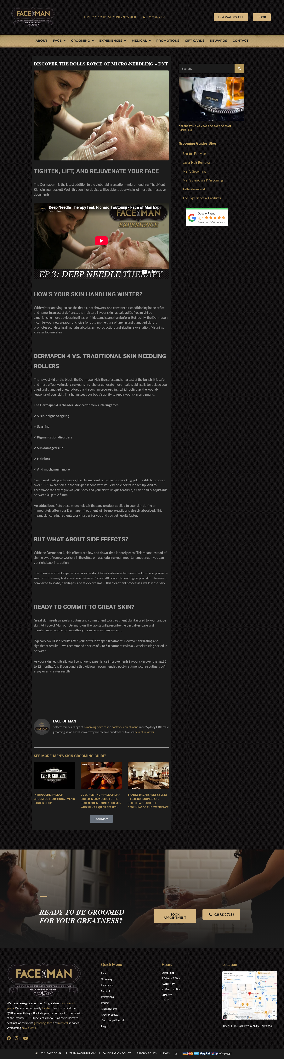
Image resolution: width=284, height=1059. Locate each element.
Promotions (167, 40)
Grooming (80, 40)
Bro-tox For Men (194, 154)
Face (57, 40)
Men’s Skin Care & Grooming (203, 180)
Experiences (110, 40)
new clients (29, 1027)
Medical (139, 40)
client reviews (145, 732)
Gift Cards (194, 40)
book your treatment (125, 727)
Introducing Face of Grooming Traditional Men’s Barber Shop (54, 799)
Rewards (218, 40)
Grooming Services (96, 727)
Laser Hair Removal (197, 162)
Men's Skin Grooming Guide (79, 756)
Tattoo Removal (194, 189)
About (41, 40)
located (46, 1008)
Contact (240, 40)
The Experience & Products (202, 198)
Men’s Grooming (194, 171)
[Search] (239, 68)
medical (63, 1023)
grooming (40, 1023)
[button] (101, 819)
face (49, 1023)
